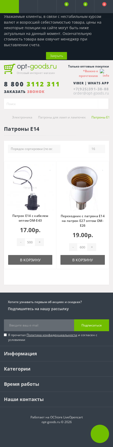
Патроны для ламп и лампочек (62, 117)
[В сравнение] (50, 175)
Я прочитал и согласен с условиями (52, 337)
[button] (47, 6)
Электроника (22, 117)
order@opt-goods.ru (91, 93)
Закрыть (56, 55)
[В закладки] (50, 168)
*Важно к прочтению (88, 73)
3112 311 (32, 84)
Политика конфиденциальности (52, 335)
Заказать (24, 91)
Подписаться (91, 325)
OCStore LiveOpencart (66, 417)
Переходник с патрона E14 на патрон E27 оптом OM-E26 (83, 221)
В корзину (30, 259)
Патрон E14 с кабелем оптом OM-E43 (30, 218)
